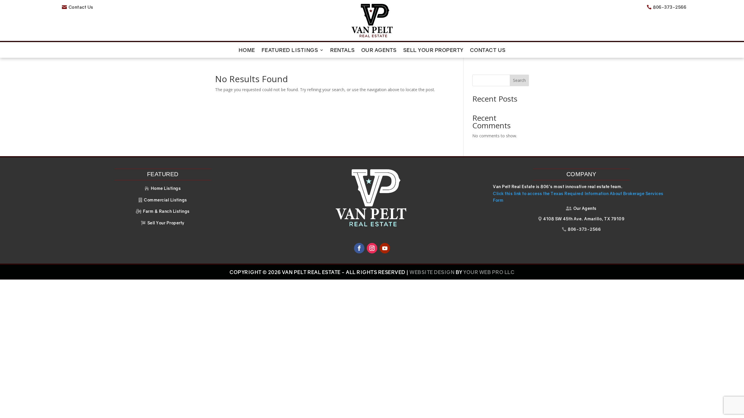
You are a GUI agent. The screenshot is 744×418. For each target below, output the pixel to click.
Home (247, 50)
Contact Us (488, 50)
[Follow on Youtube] (385, 248)
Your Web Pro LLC (488, 272)
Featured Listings (290, 50)
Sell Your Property (433, 50)
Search (519, 80)
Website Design (432, 272)
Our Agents (379, 50)
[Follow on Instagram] (372, 248)
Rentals (342, 50)
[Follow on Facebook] (359, 248)
